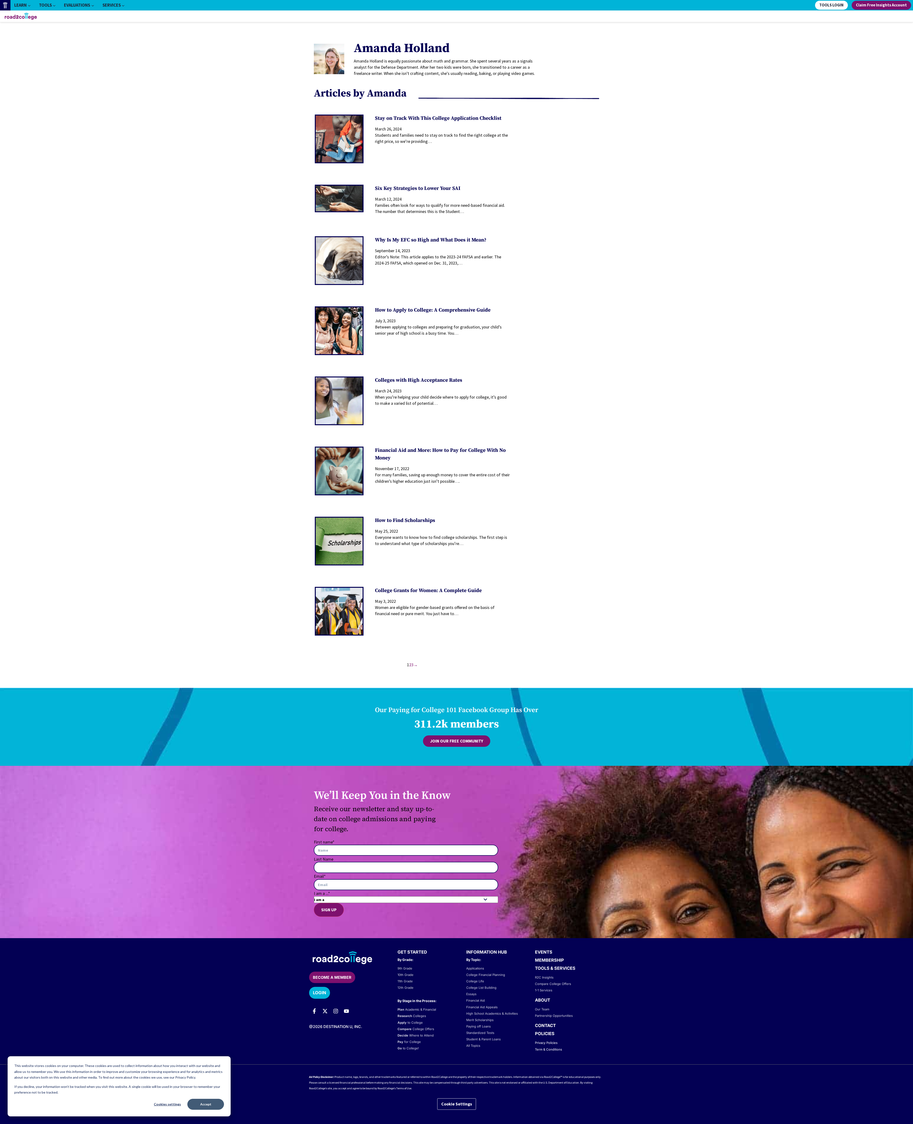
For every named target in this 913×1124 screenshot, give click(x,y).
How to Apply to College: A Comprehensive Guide (432, 310)
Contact (545, 1025)
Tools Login (831, 5)
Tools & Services (555, 968)
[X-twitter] (325, 1011)
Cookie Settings (456, 1104)
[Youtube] (346, 1011)
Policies (544, 1033)
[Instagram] (335, 1011)
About (542, 1000)
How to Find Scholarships (405, 520)
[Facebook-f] (314, 1011)
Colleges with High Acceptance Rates (418, 380)
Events (543, 952)
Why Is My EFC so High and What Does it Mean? (430, 240)
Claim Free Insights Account (881, 5)
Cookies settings (167, 1104)
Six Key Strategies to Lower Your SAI (417, 188)
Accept (205, 1104)
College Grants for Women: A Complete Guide (428, 590)
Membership (549, 960)
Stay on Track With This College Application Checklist (438, 118)
